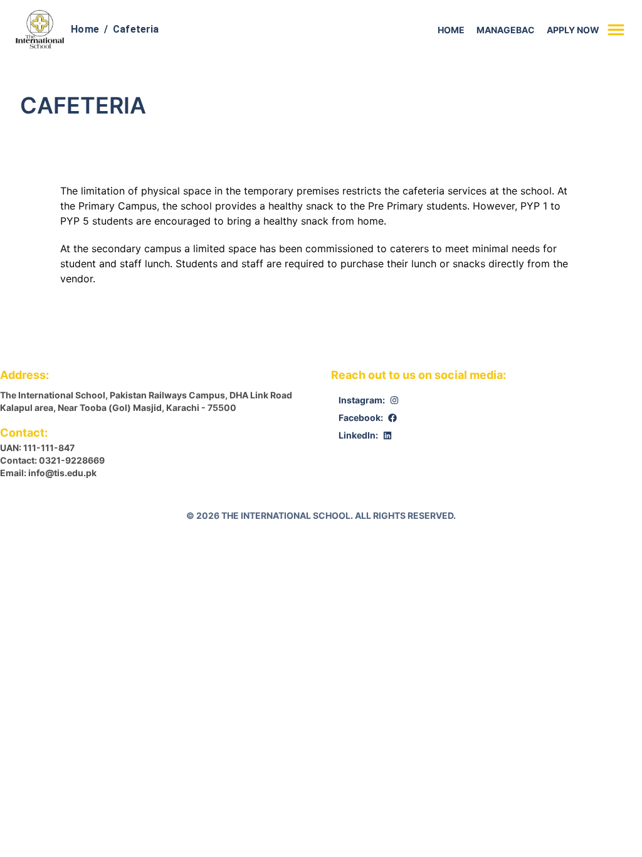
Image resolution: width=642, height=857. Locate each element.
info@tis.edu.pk (62, 472)
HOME (451, 29)
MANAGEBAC (505, 29)
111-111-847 (49, 447)
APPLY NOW (573, 29)
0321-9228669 (72, 460)
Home (85, 29)
